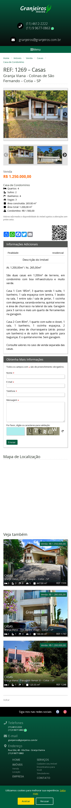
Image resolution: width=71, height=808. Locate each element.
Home (6, 57)
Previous (5, 114)
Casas (40, 57)
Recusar (44, 801)
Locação (16, 771)
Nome (10, 373)
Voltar (6, 699)
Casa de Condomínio (13, 62)
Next (65, 114)
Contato (43, 778)
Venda (29, 57)
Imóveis (18, 57)
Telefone (11, 391)
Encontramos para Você (46, 768)
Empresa (18, 776)
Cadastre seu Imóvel (47, 763)
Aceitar (26, 801)
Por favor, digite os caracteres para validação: (28, 425)
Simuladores (43, 773)
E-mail (10, 382)
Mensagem (12, 400)
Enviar (12, 442)
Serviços (43, 760)
